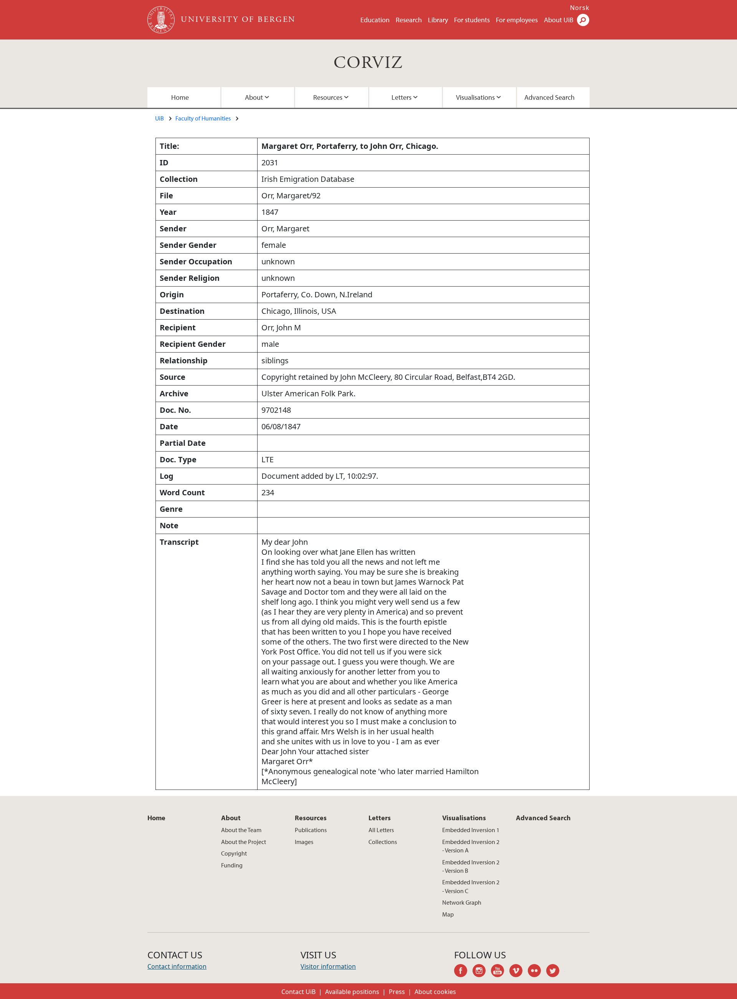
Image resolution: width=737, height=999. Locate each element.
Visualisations (475, 97)
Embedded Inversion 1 (470, 830)
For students (472, 19)
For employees (517, 19)
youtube (500, 971)
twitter (555, 971)
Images (304, 842)
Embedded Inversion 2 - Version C (470, 886)
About (254, 97)
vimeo (518, 971)
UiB (159, 118)
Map (448, 914)
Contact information (177, 966)
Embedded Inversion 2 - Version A (470, 846)
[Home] (161, 19)
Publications (311, 830)
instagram (482, 971)
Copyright (234, 853)
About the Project (243, 842)
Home (180, 97)
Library (438, 19)
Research (409, 19)
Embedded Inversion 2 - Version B (470, 866)
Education (375, 19)
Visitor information (328, 966)
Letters (401, 97)
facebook (463, 971)
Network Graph (461, 902)
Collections (382, 842)
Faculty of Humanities (203, 118)
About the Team (241, 830)
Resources (327, 97)
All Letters (381, 830)
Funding (232, 865)
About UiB (558, 19)
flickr (537, 971)
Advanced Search (549, 97)
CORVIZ (368, 63)
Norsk (580, 7)
